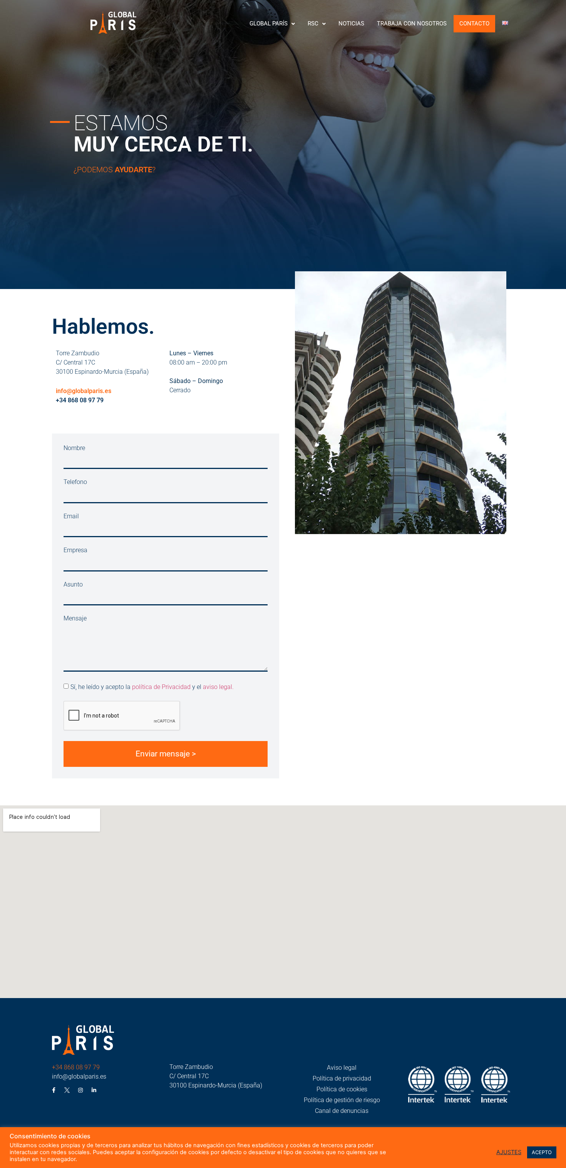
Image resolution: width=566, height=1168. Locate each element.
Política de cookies (341, 1089)
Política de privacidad (342, 1078)
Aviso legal (342, 1067)
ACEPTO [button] (542, 1152)
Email (71, 516)
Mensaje (75, 618)
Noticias (351, 23)
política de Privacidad (161, 687)
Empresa (75, 550)
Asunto (73, 584)
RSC (313, 23)
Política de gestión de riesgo (342, 1100)
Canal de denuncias (341, 1110)
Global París (269, 23)
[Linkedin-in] (94, 1090)
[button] (272, 23)
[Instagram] (80, 1090)
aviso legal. (218, 687)
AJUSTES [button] (508, 1152)
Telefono (75, 482)
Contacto (474, 23)
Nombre (74, 448)
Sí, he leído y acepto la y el (152, 687)
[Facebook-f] (53, 1090)
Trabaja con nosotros (412, 23)
